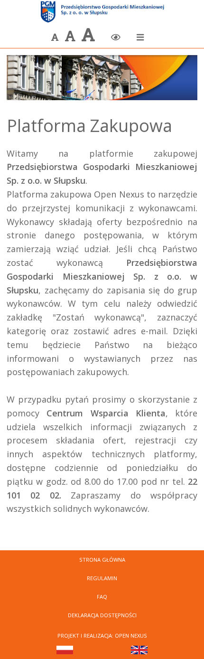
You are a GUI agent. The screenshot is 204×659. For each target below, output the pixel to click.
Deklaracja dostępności (102, 615)
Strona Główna (102, 559)
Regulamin (102, 578)
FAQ (102, 596)
